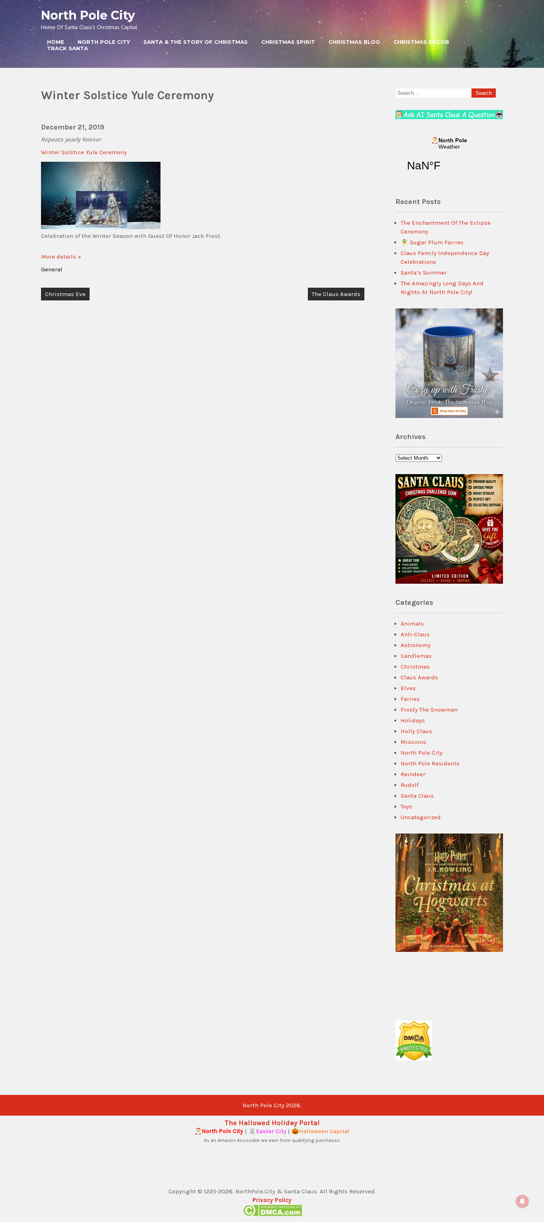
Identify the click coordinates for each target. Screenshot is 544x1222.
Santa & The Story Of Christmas (195, 42)
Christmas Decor (421, 42)
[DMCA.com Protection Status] (413, 1058)
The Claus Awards (336, 294)
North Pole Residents (430, 763)
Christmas (415, 666)
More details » (61, 256)
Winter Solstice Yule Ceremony (84, 152)
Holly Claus (416, 731)
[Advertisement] (202, 403)
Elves (408, 688)
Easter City (271, 1131)
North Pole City (88, 15)
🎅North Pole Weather (449, 159)
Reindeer (413, 774)
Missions (413, 741)
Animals (412, 623)
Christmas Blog (354, 42)
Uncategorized (421, 817)
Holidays (413, 720)
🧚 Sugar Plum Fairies (432, 242)
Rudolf (410, 785)
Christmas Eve (65, 294)
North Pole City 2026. (272, 1105)
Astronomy (416, 645)
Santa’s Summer (424, 272)
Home (55, 42)
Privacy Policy (272, 1200)
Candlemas (416, 655)
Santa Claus (417, 795)
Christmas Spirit (288, 42)
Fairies (410, 698)
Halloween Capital (324, 1131)
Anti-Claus (415, 634)
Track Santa (67, 48)
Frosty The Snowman (429, 709)
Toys (406, 806)
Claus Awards (419, 677)
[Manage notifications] (522, 1201)
